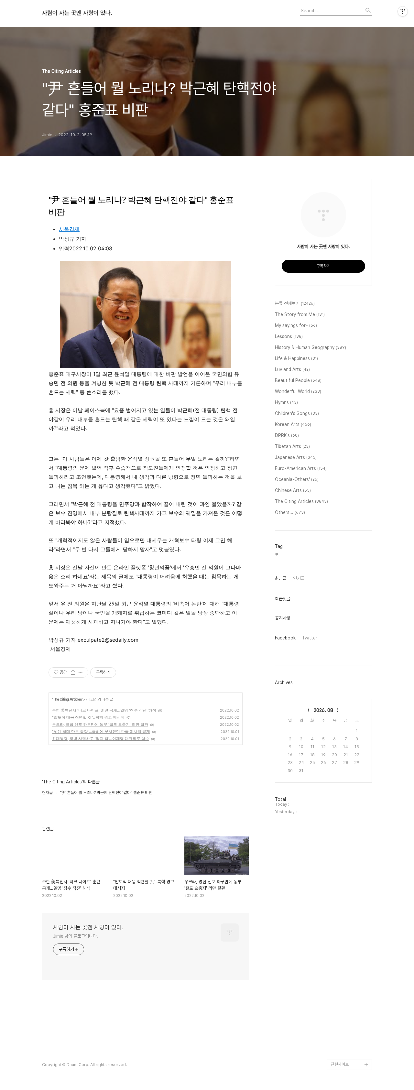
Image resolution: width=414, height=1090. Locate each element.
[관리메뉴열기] (403, 11)
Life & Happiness (296, 358)
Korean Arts (293, 424)
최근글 (281, 578)
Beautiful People (298, 380)
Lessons (289, 336)
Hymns (286, 402)
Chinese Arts (293, 490)
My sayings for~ (296, 325)
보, (277, 554)
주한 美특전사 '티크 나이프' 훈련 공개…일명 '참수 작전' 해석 (104, 710)
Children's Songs (297, 413)
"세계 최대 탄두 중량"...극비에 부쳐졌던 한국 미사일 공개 (101, 731)
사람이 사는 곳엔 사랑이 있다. (77, 13)
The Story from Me (300, 314)
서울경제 (69, 229)
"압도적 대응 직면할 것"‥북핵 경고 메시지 (88, 717)
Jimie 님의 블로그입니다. (75, 936)
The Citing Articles (67, 699)
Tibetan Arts (292, 446)
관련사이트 (340, 1064)
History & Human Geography (310, 347)
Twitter (309, 637)
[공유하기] (73, 672)
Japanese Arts (296, 457)
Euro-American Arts (301, 468)
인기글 (299, 578)
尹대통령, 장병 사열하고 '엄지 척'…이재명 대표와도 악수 (100, 738)
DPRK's (287, 435)
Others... (290, 512)
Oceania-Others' (297, 479)
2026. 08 (323, 710)
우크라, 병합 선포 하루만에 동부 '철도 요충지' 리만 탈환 (100, 724)
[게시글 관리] (81, 672)
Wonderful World (298, 391)
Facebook (285, 637)
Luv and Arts (292, 369)
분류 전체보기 (295, 303)
